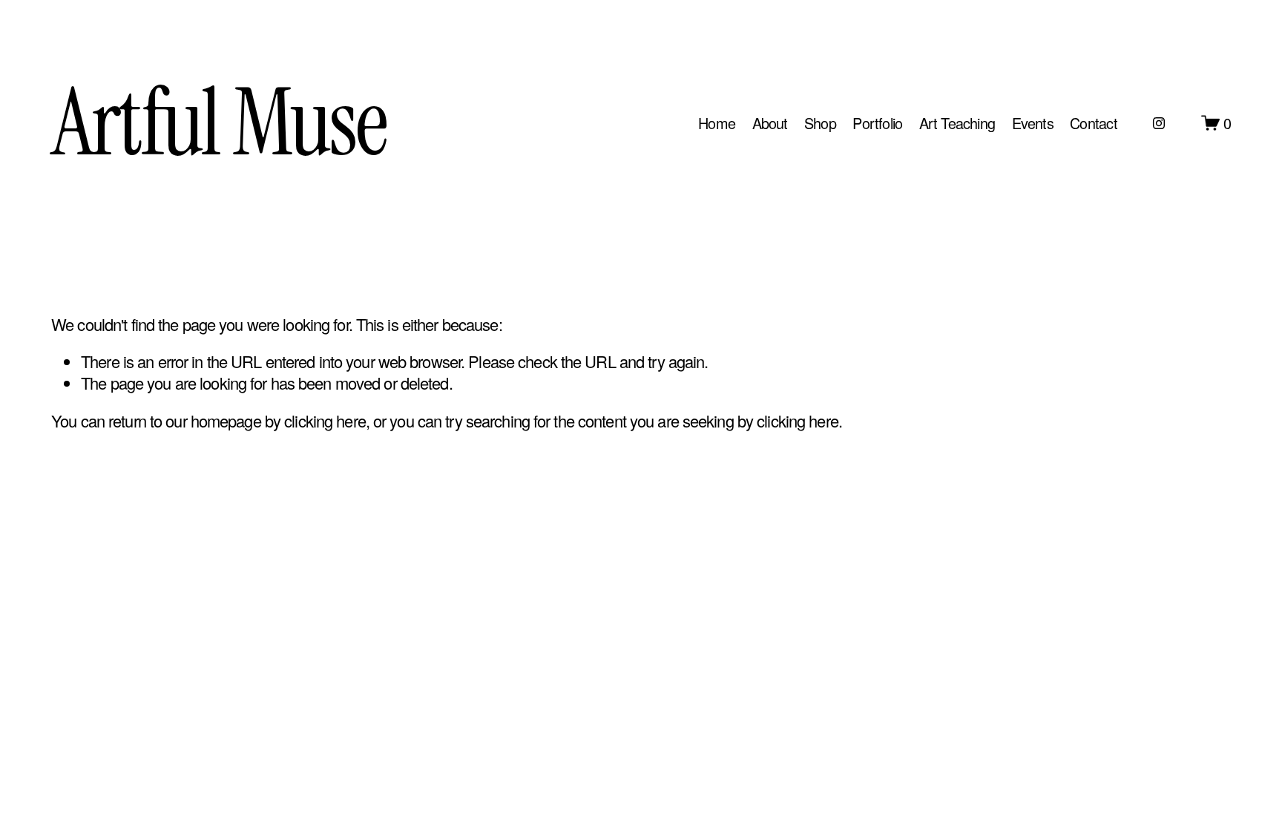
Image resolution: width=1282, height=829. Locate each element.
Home (716, 123)
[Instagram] (1158, 123)
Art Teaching (957, 123)
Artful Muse (219, 122)
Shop (820, 123)
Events (1032, 123)
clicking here (325, 420)
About (770, 123)
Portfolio (877, 123)
